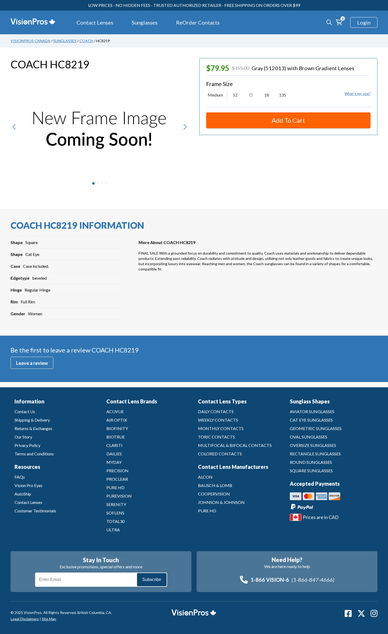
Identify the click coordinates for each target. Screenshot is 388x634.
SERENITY (116, 504)
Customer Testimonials (35, 510)
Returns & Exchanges (33, 428)
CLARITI (114, 445)
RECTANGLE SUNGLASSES (315, 453)
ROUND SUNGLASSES (311, 462)
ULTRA (113, 529)
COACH (86, 41)
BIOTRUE (115, 436)
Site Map (49, 619)
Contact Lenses (95, 22)
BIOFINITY (117, 428)
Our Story (23, 436)
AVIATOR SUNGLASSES (312, 411)
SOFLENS (115, 512)
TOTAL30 (115, 521)
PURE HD (115, 487)
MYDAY (114, 462)
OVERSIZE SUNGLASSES (313, 445)
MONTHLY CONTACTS (221, 428)
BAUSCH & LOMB (215, 485)
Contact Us (25, 411)
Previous (14, 129)
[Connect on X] (361, 613)
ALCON (205, 476)
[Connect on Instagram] (374, 613)
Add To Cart (288, 120)
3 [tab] (102, 183)
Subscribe (151, 579)
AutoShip (23, 493)
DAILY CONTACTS (216, 411)
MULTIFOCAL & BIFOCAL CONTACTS (235, 445)
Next (185, 129)
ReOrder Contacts (198, 22)
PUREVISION (119, 495)
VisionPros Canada (30, 41)
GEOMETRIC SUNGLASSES (316, 428)
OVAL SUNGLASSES (308, 436)
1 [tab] (93, 183)
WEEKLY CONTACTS (218, 419)
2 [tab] (97, 183)
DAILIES (114, 453)
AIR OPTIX (116, 419)
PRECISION (117, 470)
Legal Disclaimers (25, 619)
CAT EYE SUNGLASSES (311, 419)
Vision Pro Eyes (28, 485)
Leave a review (32, 363)
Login (364, 22)
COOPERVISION (214, 493)
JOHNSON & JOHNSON (221, 502)
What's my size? (357, 93)
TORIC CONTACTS (216, 436)
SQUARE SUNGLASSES (311, 470)
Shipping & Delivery (32, 419)
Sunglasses (145, 22)
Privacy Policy (27, 445)
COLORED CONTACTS (220, 453)
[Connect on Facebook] (348, 613)
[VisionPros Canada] (29, 22)
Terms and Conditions (34, 453)
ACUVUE (115, 411)
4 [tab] (106, 183)
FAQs (20, 476)
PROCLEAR (117, 479)
